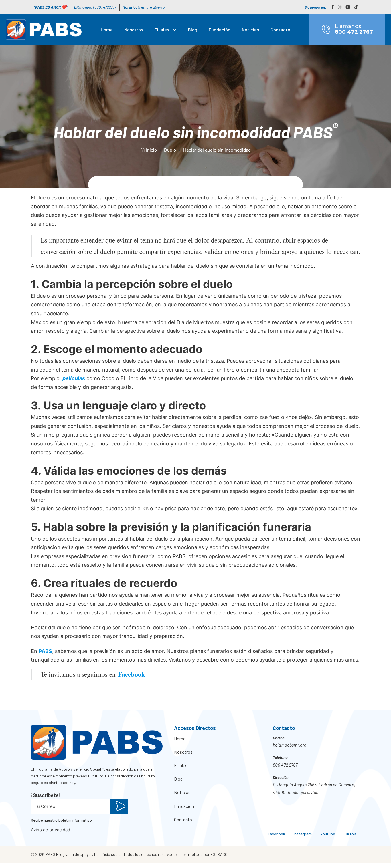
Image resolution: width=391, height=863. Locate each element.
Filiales (162, 29)
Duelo (170, 150)
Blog (192, 29)
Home (107, 29)
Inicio (151, 150)
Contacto (280, 29)
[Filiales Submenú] (174, 29)
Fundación (219, 29)
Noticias (250, 29)
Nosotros (133, 29)
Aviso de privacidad (50, 829)
